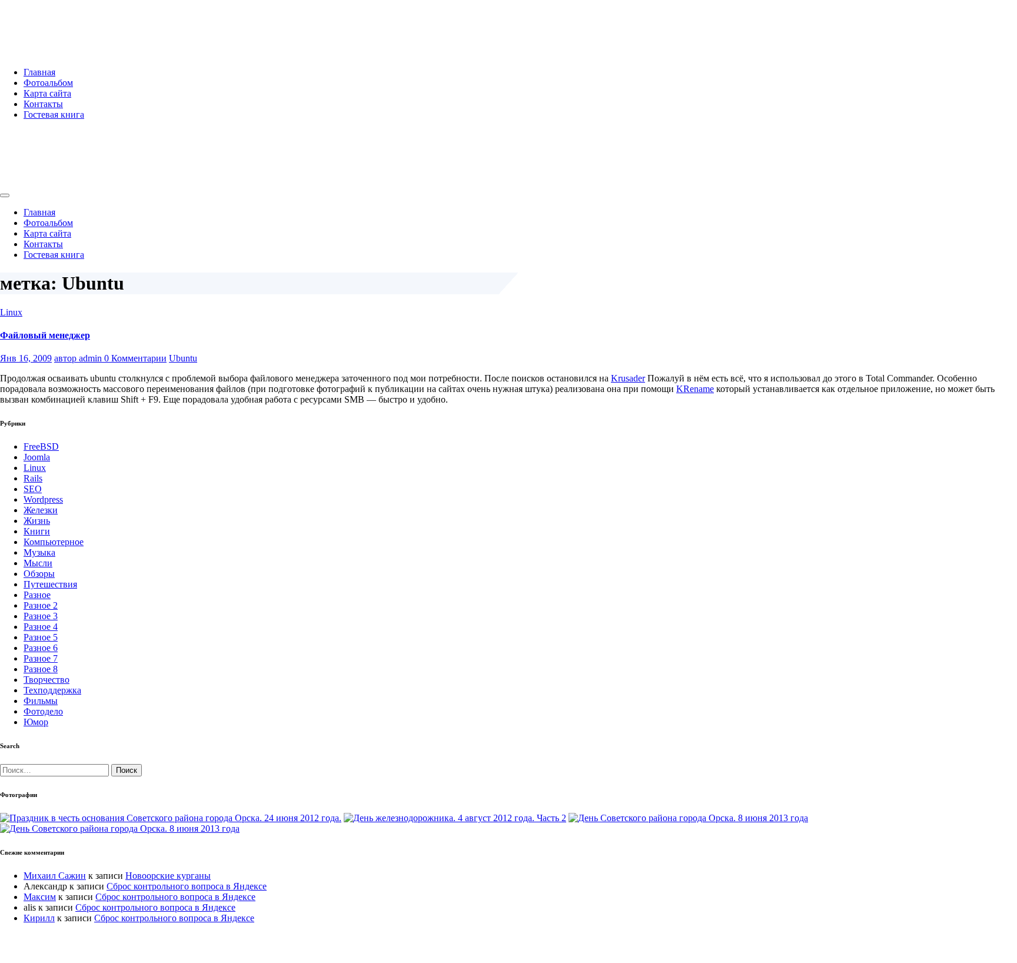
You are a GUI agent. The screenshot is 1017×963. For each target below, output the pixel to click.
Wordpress (43, 499)
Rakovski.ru (49, 23)
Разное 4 (41, 627)
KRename (695, 389)
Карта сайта (47, 93)
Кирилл (39, 918)
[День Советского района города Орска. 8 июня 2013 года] (688, 818)
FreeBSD (41, 446)
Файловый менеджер (45, 335)
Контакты (43, 104)
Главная (39, 72)
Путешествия (50, 584)
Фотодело (43, 711)
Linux (11, 312)
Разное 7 (41, 658)
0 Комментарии (135, 358)
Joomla (37, 457)
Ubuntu (183, 358)
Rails (33, 478)
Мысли (38, 563)
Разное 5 (41, 637)
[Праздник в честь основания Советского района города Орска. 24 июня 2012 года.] (170, 818)
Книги (37, 531)
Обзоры (39, 574)
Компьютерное (54, 542)
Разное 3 (41, 616)
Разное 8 (41, 669)
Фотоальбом (48, 83)
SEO (33, 489)
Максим (40, 897)
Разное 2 (41, 605)
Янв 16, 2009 (26, 358)
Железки (41, 510)
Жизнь (37, 521)
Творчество (46, 680)
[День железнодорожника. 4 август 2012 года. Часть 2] (455, 818)
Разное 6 (41, 648)
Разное (37, 595)
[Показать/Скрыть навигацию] (4, 195)
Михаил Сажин (55, 876)
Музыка (39, 552)
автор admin (79, 358)
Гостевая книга (54, 114)
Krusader (628, 378)
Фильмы (41, 701)
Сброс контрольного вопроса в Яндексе (187, 886)
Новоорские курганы (168, 876)
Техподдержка (52, 690)
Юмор (36, 722)
